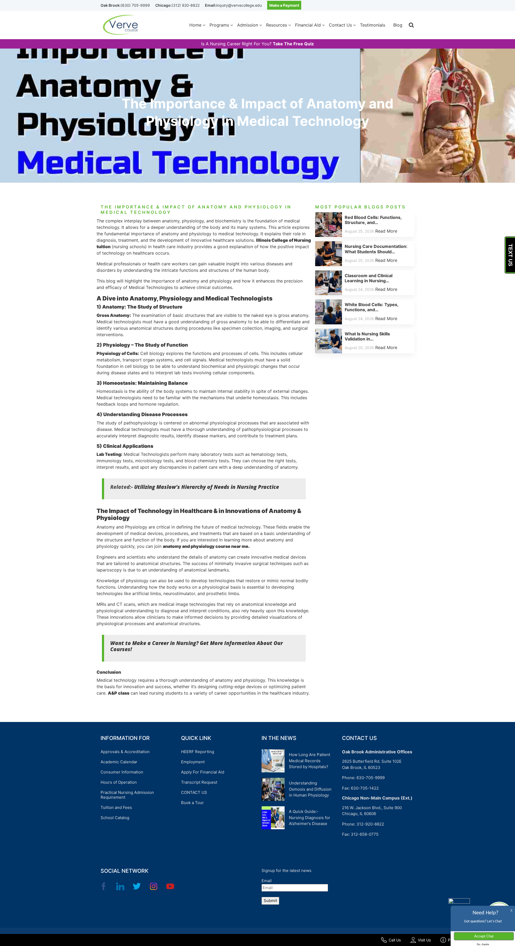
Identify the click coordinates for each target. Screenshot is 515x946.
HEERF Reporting (197, 751)
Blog (397, 25)
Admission (247, 25)
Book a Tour (192, 802)
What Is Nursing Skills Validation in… (367, 336)
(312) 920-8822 (186, 5)
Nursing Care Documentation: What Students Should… (376, 249)
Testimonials (372, 25)
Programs (219, 25)
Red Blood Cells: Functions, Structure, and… (373, 220)
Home (195, 25)
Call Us (395, 940)
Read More (386, 231)
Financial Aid (308, 25)
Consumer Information (122, 772)
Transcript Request (199, 782)
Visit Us (424, 940)
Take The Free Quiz (293, 43)
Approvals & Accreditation (125, 751)
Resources (276, 25)
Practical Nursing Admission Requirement (127, 795)
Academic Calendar (119, 761)
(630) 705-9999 (135, 5)
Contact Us (340, 25)
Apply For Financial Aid (202, 772)
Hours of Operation (119, 782)
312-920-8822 (370, 824)
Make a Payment (284, 5)
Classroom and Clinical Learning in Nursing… (368, 278)
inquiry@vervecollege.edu (239, 5)
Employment (193, 761)
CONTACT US (194, 792)
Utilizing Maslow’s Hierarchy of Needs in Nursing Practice (206, 486)
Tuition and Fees (116, 807)
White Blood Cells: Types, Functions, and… (371, 307)
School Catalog (115, 817)
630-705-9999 (370, 777)
